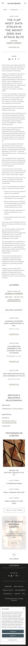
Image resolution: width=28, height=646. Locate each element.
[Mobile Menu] (3, 3)
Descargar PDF (14, 47)
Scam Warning (20, 590)
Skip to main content (7, 1)
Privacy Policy (8, 590)
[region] (13, 626)
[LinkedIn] (9, 59)
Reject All (12, 635)
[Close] (24, 609)
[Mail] (12, 59)
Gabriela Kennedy (14, 43)
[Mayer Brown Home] (14, 3)
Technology (6, 426)
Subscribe (14, 543)
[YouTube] (11, 576)
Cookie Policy (20, 627)
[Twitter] (18, 59)
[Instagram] (16, 576)
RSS (23, 593)
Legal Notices (18, 586)
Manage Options (13, 640)
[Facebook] (15, 59)
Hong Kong (8, 297)
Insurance (5, 418)
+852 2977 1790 (18, 297)
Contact (17, 593)
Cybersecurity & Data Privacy (12, 408)
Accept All (13, 631)
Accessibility (8, 593)
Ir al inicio (14, 559)
